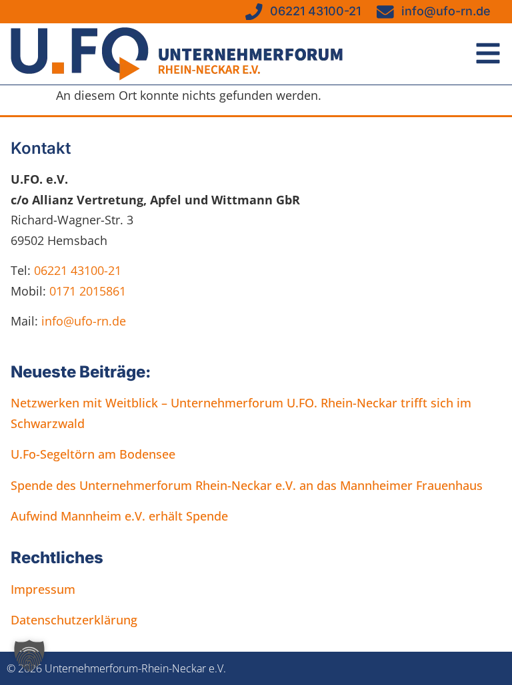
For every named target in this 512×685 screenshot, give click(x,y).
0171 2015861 (87, 291)
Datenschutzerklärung (74, 620)
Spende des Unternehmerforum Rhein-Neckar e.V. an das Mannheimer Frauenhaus (247, 485)
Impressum (43, 589)
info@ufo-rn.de (82, 321)
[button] (29, 655)
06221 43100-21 (77, 270)
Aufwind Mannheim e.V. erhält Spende (119, 516)
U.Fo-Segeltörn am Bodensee (93, 454)
